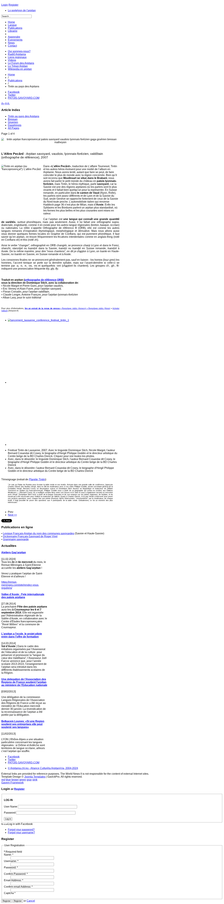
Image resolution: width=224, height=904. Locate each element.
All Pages (13, 128)
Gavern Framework (12, 782)
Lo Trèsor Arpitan (18, 66)
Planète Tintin (37, 479)
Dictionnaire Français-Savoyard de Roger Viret (30, 536)
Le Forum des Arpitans (21, 63)
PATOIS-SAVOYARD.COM (23, 98)
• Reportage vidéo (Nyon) (99, 308)
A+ (3, 103)
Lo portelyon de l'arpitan (22, 10)
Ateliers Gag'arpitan (13, 552)
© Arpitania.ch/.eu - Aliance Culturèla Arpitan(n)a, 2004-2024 (43, 768)
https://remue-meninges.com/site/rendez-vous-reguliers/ (20, 585)
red (3, 779)
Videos (12, 60)
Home (11, 74)
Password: (11, 867)
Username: (11, 861)
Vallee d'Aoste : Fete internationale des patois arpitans (22, 596)
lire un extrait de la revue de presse (43, 308)
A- (8, 103)
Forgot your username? (21, 832)
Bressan (13, 119)
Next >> (12, 514)
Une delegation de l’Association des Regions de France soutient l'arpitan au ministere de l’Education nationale (24, 682)
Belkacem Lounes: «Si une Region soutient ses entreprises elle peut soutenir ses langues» (22, 724)
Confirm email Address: (18, 886)
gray (29, 779)
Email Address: (13, 880)
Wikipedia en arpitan (20, 69)
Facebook (14, 92)
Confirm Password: (16, 873)
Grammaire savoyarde (16, 539)
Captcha (9, 893)
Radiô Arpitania (17, 54)
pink (34, 779)
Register (19, 789)
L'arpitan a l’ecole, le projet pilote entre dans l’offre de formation (21, 635)
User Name (10, 806)
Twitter (12, 95)
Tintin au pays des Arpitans (23, 116)
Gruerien (13, 122)
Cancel (31, 900)
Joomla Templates (34, 776)
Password (10, 812)
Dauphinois (14, 125)
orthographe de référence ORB (44, 279)
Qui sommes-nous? (19, 51)
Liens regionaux (17, 57)
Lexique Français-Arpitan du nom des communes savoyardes (38, 533)
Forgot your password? (21, 829)
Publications (15, 80)
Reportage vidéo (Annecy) (74, 308)
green (22, 779)
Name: (8, 854)
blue (8, 779)
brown (15, 779)
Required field (13, 851)
